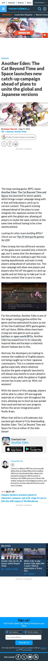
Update (5, 58)
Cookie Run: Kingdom (23, 15)
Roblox (21, 3)
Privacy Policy (27, 649)
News (29, 3)
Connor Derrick (10, 129)
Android (11, 3)
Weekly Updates (33, 632)
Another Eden (20, 131)
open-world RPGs (23, 336)
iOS (3, 3)
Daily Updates (14, 632)
